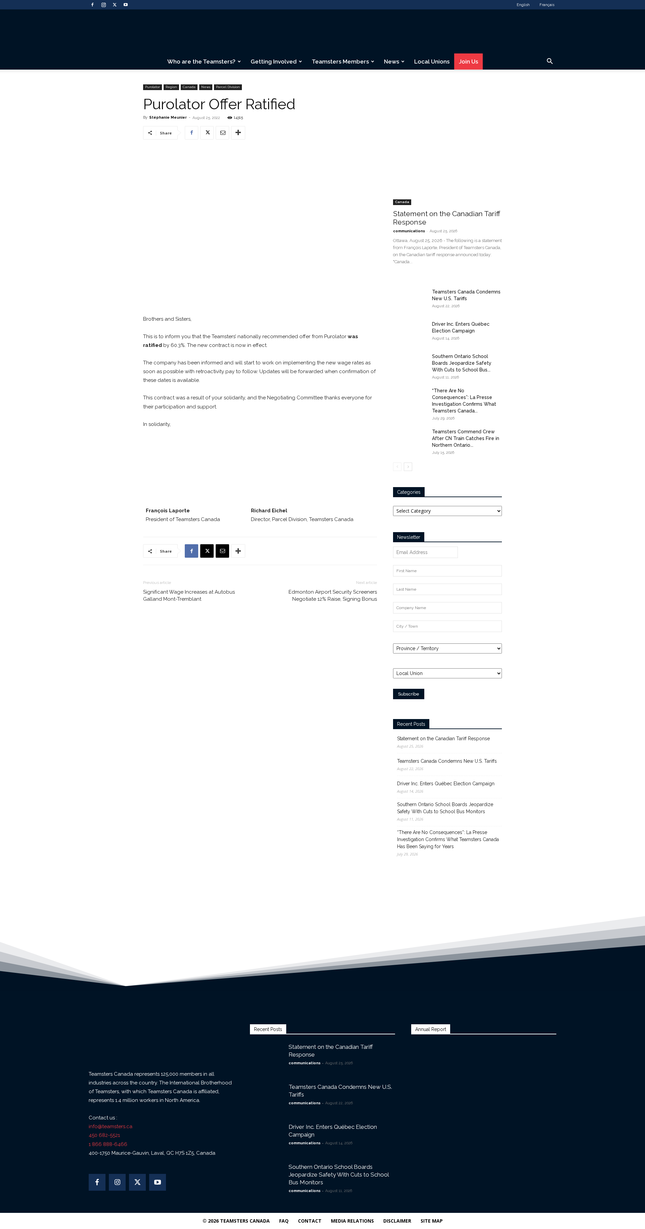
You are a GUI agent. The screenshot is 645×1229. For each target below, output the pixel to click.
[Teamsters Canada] (322, 31)
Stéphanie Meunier (168, 117)
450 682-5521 (104, 1135)
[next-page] (408, 467)
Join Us (468, 61)
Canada (189, 87)
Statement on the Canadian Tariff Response (443, 738)
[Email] (222, 133)
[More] (238, 133)
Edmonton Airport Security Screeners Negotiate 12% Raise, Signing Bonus (333, 595)
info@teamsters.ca (110, 1126)
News (391, 61)
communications (409, 231)
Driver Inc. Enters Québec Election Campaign (445, 783)
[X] (115, 4)
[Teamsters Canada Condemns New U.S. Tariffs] (410, 300)
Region (171, 87)
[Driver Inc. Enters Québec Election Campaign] (410, 332)
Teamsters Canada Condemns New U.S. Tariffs (447, 761)
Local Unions (431, 61)
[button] (550, 62)
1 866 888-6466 (108, 1144)
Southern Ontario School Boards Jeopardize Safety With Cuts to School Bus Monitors (445, 808)
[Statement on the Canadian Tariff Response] (447, 165)
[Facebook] (92, 4)
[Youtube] (126, 4)
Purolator (152, 87)
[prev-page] (397, 467)
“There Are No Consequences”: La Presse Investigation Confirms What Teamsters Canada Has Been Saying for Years (448, 839)
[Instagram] (103, 4)
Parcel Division (228, 87)
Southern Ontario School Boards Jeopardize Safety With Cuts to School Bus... (461, 363)
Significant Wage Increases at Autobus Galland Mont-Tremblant (189, 595)
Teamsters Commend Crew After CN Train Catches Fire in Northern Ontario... (465, 438)
